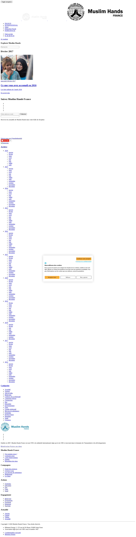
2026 (6, 150)
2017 (6, 340)
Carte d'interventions (11, 457)
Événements (8, 500)
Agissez (7, 391)
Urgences (8, 420)
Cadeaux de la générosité (13, 397)
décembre (12, 186)
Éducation (8, 404)
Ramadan (8, 416)
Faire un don (9, 34)
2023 (6, 208)
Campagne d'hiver (10, 398)
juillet (10, 163)
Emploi (7, 459)
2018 (6, 322)
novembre (12, 185)
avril (10, 158)
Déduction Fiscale (10, 29)
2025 (6, 167)
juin (10, 161)
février (11, 154)
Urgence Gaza (9, 471)
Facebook (8, 502)
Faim (6, 407)
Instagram (8, 504)
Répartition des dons (11, 461)
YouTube (8, 506)
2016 (6, 362)
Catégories (5, 386)
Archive (4, 147)
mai (10, 159)
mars (10, 156)
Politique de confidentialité (83, 261)
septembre (12, 181)
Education (8, 485)
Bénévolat (5, 446)
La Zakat (7, 476)
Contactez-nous (10, 456)
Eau (6, 402)
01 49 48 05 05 (9, 36)
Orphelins (8, 413)
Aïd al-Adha (9, 393)
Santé (6, 418)
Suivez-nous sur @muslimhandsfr (11, 138)
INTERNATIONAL (11, 25)
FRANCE (8, 23)
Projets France (9, 414)
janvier (11, 152)
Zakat (6, 27)
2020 (6, 278)
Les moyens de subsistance (13, 472)
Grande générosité (10, 409)
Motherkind (8, 474)
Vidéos (7, 517)
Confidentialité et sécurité (13, 533)
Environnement (9, 406)
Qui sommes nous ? (11, 454)
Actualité (7, 389)
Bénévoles (8, 395)
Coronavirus (9, 400)
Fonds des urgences (11, 469)
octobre (11, 183)
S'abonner (23, 114)
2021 (6, 254)
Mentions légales (10, 534)
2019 (6, 301)
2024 (6, 188)
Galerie (7, 515)
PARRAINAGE (10, 30)
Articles (7, 513)
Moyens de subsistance (12, 411)
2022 (6, 231)
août (10, 165)
